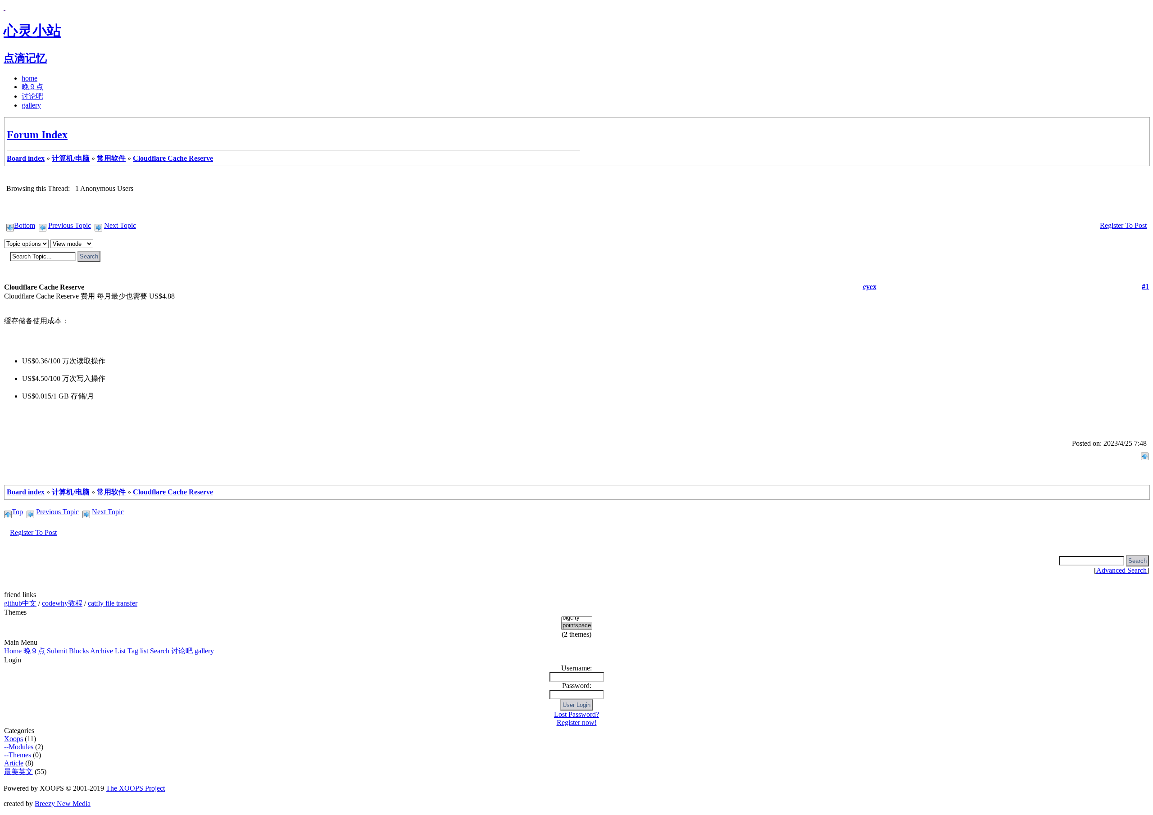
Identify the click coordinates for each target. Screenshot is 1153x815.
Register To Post (1123, 225)
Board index (26, 158)
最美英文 (18, 771)
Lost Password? (576, 714)
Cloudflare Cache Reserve (173, 158)
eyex (869, 286)
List (120, 651)
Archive (101, 651)
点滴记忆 (25, 58)
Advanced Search (1121, 570)
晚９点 (32, 87)
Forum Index (37, 134)
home (29, 78)
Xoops (13, 739)
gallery (31, 105)
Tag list (137, 651)
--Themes (17, 755)
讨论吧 (32, 96)
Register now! (577, 722)
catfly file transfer (112, 603)
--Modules (18, 747)
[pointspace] (577, 625)
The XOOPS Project (135, 788)
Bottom (24, 225)
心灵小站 (32, 31)
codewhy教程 (62, 603)
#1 (1145, 286)
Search (159, 651)
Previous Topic (69, 225)
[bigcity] (577, 618)
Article (13, 763)
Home (13, 651)
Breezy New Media (63, 803)
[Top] (1144, 454)
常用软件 (111, 158)
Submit (57, 651)
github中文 (20, 603)
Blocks (79, 651)
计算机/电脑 (71, 158)
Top (17, 512)
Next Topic (120, 225)
